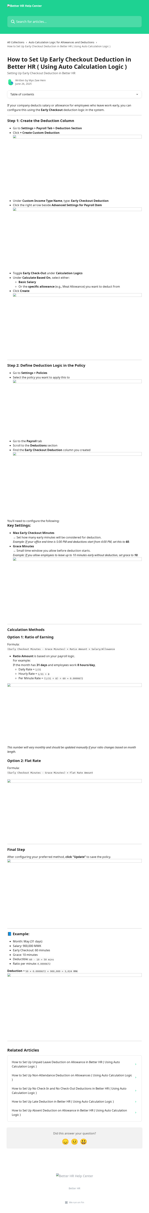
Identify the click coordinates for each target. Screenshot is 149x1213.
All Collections (15, 42)
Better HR (74, 1188)
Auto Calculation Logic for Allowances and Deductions (61, 42)
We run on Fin (76, 1202)
